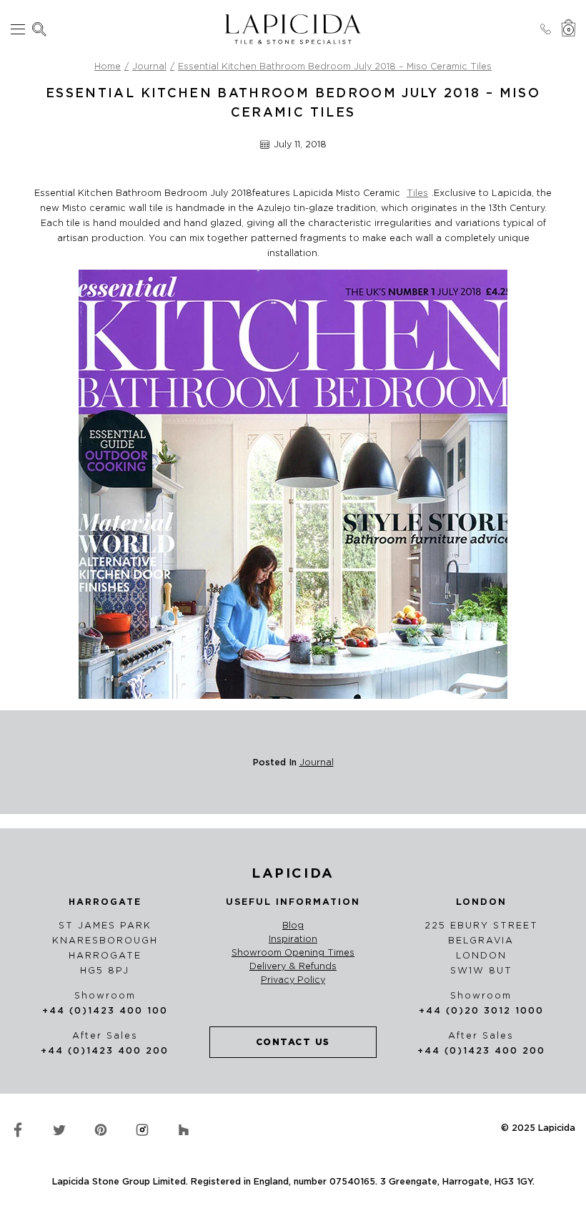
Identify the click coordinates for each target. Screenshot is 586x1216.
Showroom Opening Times (293, 952)
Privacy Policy (293, 980)
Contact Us (293, 1041)
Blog (293, 925)
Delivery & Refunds (293, 966)
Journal (149, 66)
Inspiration (293, 939)
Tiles (417, 192)
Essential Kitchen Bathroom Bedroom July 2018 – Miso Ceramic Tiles (335, 66)
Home (107, 66)
